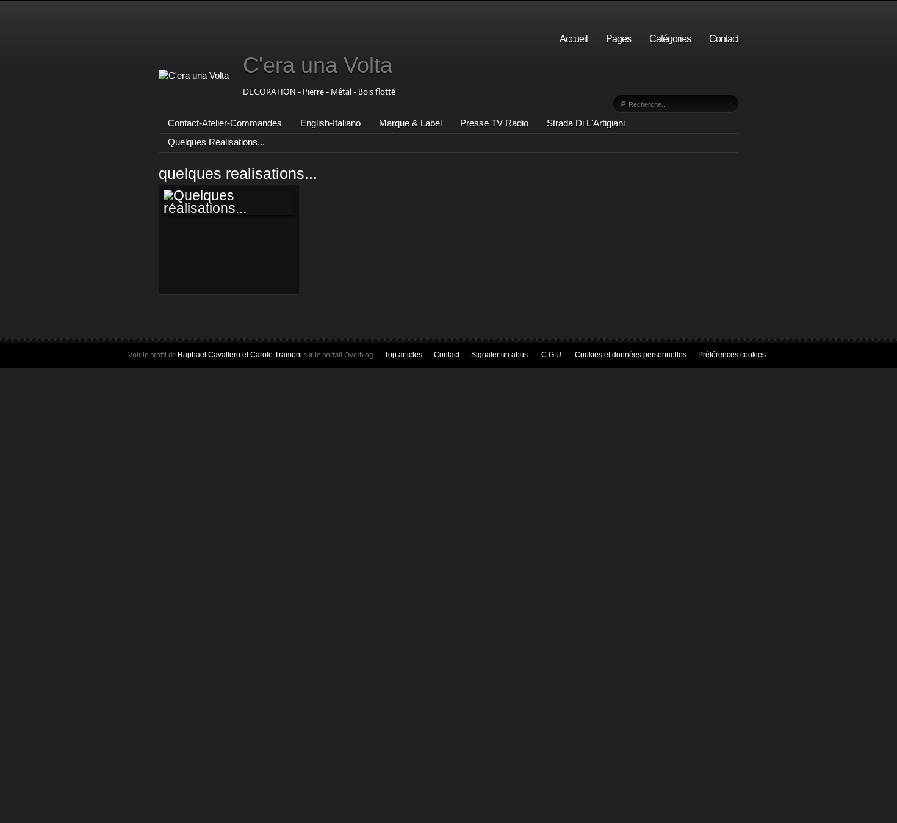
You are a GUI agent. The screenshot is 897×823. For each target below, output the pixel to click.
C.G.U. (552, 354)
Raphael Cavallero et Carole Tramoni (240, 354)
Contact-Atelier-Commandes (225, 123)
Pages (618, 39)
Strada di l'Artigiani (586, 123)
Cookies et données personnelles (630, 354)
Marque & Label (410, 123)
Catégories (670, 39)
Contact (723, 39)
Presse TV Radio (494, 123)
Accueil (574, 39)
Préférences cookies (732, 354)
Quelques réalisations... (216, 142)
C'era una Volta (317, 65)
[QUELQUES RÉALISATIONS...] (229, 202)
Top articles (403, 354)
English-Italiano (330, 123)
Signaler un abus (500, 354)
